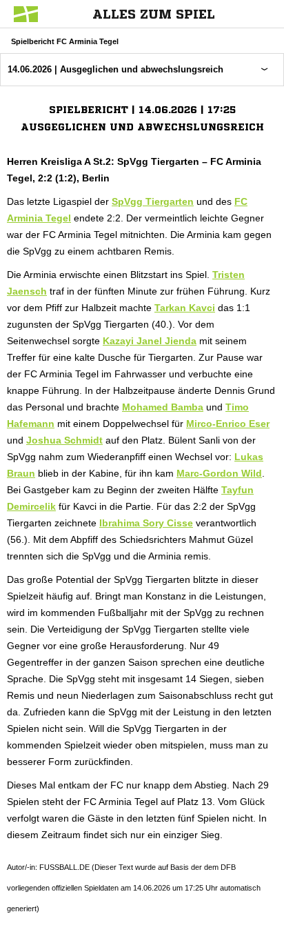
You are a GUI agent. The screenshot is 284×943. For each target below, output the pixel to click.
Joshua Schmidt (64, 440)
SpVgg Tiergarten (153, 201)
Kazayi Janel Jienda (149, 340)
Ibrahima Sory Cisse (146, 522)
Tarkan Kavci (184, 307)
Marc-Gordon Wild (219, 473)
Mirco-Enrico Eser (228, 423)
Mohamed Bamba (162, 407)
